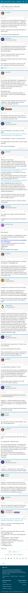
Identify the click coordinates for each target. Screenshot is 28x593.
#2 (26, 43)
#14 (26, 392)
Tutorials (4, 582)
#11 (26, 311)
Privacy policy (22, 576)
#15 (26, 419)
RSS (25, 584)
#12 (26, 341)
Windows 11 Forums (7, 588)
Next (14, 551)
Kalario (7, 413)
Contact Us (23, 582)
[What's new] (23, 1)
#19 (26, 502)
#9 (26, 258)
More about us (6, 576)
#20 (26, 516)
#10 (26, 285)
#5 (26, 128)
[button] (1, 1)
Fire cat (7, 279)
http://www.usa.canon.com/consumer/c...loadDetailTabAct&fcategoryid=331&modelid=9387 (14, 134)
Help (4, 577)
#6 (26, 157)
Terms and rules (14, 576)
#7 (26, 211)
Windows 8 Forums (7, 584)
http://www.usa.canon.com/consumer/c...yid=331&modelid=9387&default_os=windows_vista (14, 519)
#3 (26, 77)
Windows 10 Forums (7, 586)
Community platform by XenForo (13, 591)
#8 (26, 229)
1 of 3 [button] (10, 551)
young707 (4, 8)
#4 (26, 113)
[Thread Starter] (3, 15)
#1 (26, 17)
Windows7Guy (9, 224)
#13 (26, 364)
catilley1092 (8, 305)
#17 (26, 466)
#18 (26, 480)
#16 (26, 434)
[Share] (25, 18)
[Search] (26, 1)
